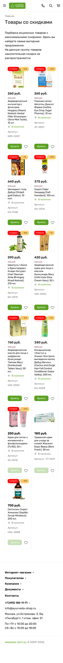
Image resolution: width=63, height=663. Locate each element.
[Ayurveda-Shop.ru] (17, 5)
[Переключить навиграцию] (4, 5)
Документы (13, 589)
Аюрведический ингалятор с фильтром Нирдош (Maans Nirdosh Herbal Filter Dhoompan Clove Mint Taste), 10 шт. (17, 112)
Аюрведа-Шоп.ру (16, 642)
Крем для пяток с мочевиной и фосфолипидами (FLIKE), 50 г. (18, 442)
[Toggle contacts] (43, 5)
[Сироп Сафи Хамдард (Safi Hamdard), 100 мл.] (44, 165)
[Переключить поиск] (51, 5)
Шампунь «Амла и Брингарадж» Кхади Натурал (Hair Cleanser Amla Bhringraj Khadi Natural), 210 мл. (17, 274)
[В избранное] (26, 147)
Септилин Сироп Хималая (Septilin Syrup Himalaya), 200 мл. (18, 514)
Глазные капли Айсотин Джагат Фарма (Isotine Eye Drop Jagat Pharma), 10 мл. (44, 107)
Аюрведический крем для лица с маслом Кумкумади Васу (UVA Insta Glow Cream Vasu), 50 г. (44, 273)
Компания (12, 583)
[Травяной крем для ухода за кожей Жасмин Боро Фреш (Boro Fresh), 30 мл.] (44, 417)
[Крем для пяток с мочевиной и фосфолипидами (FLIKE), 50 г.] (18, 417)
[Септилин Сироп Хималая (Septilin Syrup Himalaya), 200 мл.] (18, 489)
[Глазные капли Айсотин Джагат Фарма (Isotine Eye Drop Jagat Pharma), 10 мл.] (44, 77)
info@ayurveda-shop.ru (20, 608)
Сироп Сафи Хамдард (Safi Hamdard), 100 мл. (44, 192)
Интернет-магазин (18, 572)
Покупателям (14, 578)
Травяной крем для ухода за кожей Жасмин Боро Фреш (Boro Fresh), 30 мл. (44, 443)
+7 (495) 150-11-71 (16, 602)
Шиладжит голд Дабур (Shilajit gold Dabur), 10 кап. (17, 194)
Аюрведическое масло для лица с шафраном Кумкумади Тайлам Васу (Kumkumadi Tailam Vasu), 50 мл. (18, 361)
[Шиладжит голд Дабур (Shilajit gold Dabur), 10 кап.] (18, 165)
